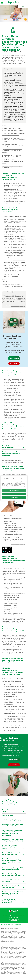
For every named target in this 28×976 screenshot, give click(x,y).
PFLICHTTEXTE (23, 6)
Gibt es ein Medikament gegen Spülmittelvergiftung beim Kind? (11, 874)
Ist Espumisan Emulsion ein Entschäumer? (10, 880)
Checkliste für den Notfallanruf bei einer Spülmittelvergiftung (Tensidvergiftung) (12, 209)
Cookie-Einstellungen (14, 497)
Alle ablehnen (14, 493)
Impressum (11, 915)
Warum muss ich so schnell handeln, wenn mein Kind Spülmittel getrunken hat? (12, 893)
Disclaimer (5, 915)
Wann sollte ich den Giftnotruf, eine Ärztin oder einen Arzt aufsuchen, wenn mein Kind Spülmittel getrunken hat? (12, 832)
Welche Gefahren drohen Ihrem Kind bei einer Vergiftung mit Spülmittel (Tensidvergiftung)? (12, 660)
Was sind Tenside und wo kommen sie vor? (12, 810)
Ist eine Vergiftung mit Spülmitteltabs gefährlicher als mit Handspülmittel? (12, 901)
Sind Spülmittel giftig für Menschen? (13, 820)
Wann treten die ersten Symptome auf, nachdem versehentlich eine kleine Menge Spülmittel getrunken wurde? (12, 861)
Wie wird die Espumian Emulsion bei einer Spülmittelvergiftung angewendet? (12, 453)
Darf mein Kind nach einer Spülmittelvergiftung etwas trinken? (10, 847)
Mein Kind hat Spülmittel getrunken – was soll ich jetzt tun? (12, 825)
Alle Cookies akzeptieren (14, 490)
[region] (14, 487)
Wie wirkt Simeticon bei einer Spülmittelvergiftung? (10, 446)
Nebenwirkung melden (13, 917)
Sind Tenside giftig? (7, 816)
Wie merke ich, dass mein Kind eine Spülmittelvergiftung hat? (12, 853)
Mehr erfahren (13, 358)
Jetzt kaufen (13, 363)
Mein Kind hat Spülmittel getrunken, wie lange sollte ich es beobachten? (13, 840)
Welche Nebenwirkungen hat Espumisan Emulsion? (10, 886)
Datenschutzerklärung (20, 915)
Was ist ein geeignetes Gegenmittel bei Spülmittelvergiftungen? (12, 869)
